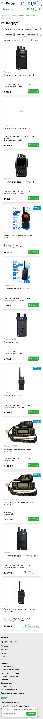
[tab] (19, 68)
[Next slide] (40, 29)
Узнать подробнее (9, 713)
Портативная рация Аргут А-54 (19, 182)
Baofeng (8, 35)
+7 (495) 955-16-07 (9, 642)
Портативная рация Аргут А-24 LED (21, 556)
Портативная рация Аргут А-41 (18, 128)
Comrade (20, 35)
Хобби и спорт (24, 15)
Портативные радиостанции (18, 29)
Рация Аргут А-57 (12, 395)
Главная (4, 15)
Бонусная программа (10, 690)
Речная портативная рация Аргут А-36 (19, 236)
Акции (3, 660)
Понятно (31, 713)
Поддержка (6, 686)
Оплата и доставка (8, 683)
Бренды (4, 656)
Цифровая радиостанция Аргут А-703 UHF (19, 450)
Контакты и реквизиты (10, 673)
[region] (21, 58)
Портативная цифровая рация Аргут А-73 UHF (21, 610)
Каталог (12, 15)
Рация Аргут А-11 (12, 342)
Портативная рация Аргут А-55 (19, 288)
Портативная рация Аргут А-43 (19, 75)
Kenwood (31, 35)
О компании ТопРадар (10, 670)
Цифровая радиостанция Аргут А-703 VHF (19, 503)
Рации (34, 15)
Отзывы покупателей (9, 676)
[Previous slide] (2, 29)
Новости (4, 663)
